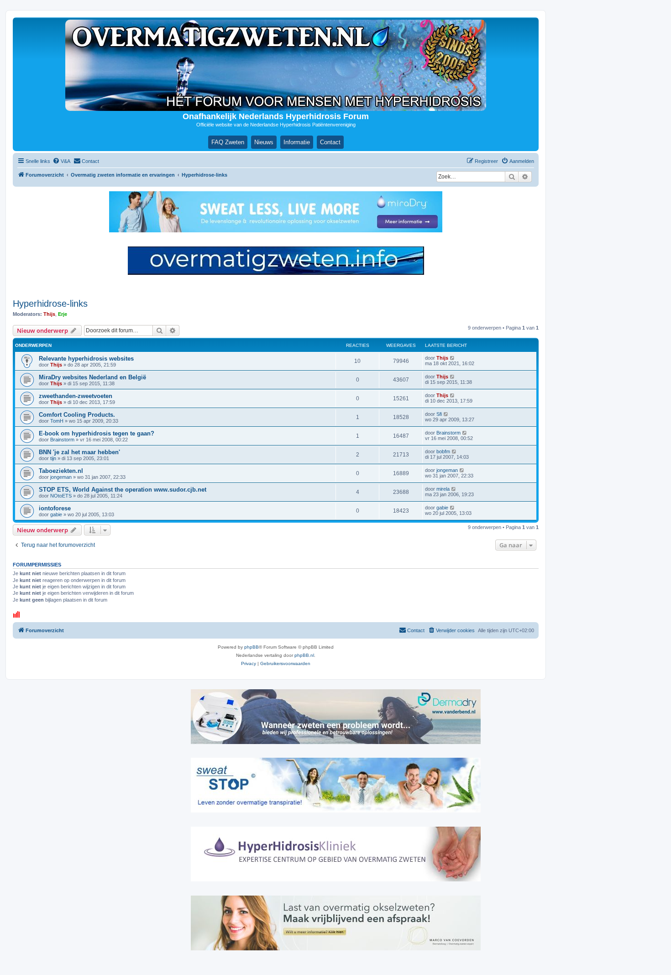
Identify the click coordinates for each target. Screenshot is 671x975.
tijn (53, 458)
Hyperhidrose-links (50, 304)
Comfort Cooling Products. (77, 414)
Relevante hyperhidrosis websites (86, 358)
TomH (56, 421)
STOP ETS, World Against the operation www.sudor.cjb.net (122, 489)
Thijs (49, 314)
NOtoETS (61, 495)
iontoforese (55, 508)
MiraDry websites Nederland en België (92, 377)
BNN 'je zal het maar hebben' (79, 452)
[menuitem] (61, 161)
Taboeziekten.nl (61, 470)
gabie (56, 514)
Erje (62, 314)
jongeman (61, 477)
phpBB (251, 647)
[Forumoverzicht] (275, 65)
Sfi (439, 414)
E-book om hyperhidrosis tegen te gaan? (96, 433)
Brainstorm (62, 439)
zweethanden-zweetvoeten (75, 396)
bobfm (443, 451)
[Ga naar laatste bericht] (453, 358)
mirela (443, 489)
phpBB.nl (304, 655)
